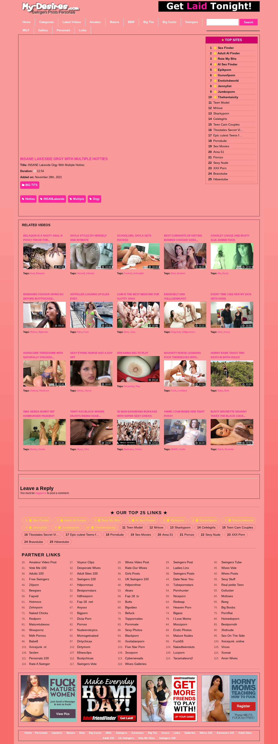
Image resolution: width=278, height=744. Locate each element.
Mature (70, 732)
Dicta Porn (84, 618)
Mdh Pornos (37, 635)
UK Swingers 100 (137, 579)
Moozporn (180, 624)
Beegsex (35, 590)
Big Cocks (95, 732)
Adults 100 (36, 573)
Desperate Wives (89, 568)
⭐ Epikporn (222, 69)
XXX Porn (220, 168)
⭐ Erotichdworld (226, 80)
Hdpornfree (133, 585)
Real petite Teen (232, 585)
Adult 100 (108, 738)
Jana (132, 332)
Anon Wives (229, 658)
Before (33, 332)
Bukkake (128, 449)
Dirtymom (83, 647)
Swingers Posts (183, 573)
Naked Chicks (38, 613)
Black (80, 449)
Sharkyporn (221, 113)
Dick (220, 332)
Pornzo (218, 157)
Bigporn (82, 613)
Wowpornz (36, 630)
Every (227, 332)
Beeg (224, 601)
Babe (220, 390)
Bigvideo (131, 607)
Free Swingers (39, 579)
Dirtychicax (84, 641)
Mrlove (218, 108)
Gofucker (227, 590)
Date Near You (183, 579)
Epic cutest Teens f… (227, 135)
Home (28, 732)
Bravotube (220, 173)
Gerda (41, 449)
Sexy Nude (220, 162)
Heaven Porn (182, 607)
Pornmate (132, 624)
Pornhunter (181, 590)
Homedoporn (230, 618)
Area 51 (218, 152)
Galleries (189, 732)
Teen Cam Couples (226, 124)
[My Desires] (51, 13)
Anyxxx (82, 607)
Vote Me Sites (146, 738)
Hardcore (44, 390)
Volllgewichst (188, 332)
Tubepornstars (183, 585)
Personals (41, 732)
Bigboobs (43, 332)
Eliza (79, 332)
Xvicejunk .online (232, 641)
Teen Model (221, 102)
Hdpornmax (85, 585)
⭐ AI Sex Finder (225, 64)
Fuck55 (178, 641)
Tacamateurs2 (183, 658)
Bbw (82, 732)
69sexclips (84, 652)
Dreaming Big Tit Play (132, 353)
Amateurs (137, 732)
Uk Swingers (126, 738)
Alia (219, 273)
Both (226, 390)
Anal (32, 273)
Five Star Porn (135, 647)
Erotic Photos (182, 630)
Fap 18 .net (85, 601)
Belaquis (40, 273)
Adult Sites (245, 732)
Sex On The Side (233, 635)
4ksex (129, 590)
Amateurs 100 (225, 732)
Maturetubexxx (39, 624)
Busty (225, 273)
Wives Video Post (137, 562)
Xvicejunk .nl (37, 647)
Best (173, 273)
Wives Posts (229, 573)
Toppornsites (134, 618)
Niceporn (179, 596)
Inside (182, 449)
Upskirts (57, 732)
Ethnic (80, 390)
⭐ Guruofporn (224, 75)
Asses (165, 732)
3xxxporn (131, 652)
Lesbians (182, 390)
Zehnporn (36, 607)
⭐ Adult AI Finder (226, 53)
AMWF (174, 449)
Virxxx (225, 647)
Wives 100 (206, 732)
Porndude (220, 141)
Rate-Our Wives (136, 568)
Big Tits (152, 732)
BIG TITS (31, 185)
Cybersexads (134, 658)
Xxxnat (226, 652)
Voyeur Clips (85, 562)
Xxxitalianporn (134, 641)
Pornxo (82, 624)
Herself (81, 273)
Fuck (173, 390)
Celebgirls (220, 119)
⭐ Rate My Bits (225, 58)
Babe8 (33, 641)
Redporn (35, 618)
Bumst (33, 449)
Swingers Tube (231, 562)
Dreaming (129, 386)
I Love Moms (182, 618)
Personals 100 (39, 658)
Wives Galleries (135, 664)
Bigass (177, 613)
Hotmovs (35, 601)
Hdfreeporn (85, 596)
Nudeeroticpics (87, 630)
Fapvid (33, 596)
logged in (40, 493)
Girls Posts (132, 573)
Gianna (34, 390)
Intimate (90, 273)
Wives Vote (229, 568)
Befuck (129, 613)
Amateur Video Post (42, 562)
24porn (34, 585)
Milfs (109, 732)
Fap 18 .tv (132, 596)
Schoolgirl (138, 273)
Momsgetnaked (87, 635)
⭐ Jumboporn (224, 91)
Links (177, 732)
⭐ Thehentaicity (225, 97)
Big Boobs (228, 607)
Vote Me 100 (37, 568)
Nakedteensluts (184, 647)
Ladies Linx (181, 568)
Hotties (30, 198)
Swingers (121, 732)
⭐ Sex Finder (223, 48)
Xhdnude (227, 630)
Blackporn (132, 635)
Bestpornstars (86, 590)
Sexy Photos (133, 630)
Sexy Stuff (228, 579)
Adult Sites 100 (87, 573)
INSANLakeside (53, 198)
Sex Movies (221, 146)
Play (138, 386)
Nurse (88, 390)
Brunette (229, 449)
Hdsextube (220, 179)
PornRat (227, 613)
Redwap (179, 601)
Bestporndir (229, 624)
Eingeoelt (175, 332)
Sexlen (33, 652)
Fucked (128, 273)
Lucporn (179, 652)
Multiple (78, 198)
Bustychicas (85, 658)
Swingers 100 (86, 579)
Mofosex (227, 596)
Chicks (138, 449)
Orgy (95, 198)
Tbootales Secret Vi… (228, 130)
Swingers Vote (87, 664)
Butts (128, 601)
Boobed (181, 273)
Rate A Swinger (39, 664)
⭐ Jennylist (222, 86)
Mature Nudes (183, 635)
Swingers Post (183, 562)
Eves (86, 332)
